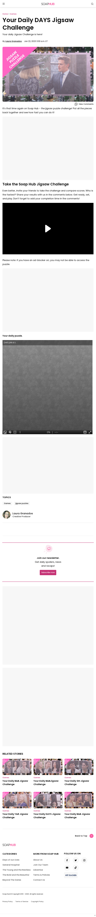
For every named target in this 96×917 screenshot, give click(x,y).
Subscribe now (48, 572)
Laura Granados (13, 41)
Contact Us (39, 879)
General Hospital (11, 864)
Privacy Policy (7, 901)
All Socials (70, 875)
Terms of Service (21, 901)
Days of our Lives (10, 859)
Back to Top (81, 835)
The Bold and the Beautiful (15, 874)
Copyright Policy (37, 901)
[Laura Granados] (7, 515)
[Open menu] (3, 4)
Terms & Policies (41, 874)
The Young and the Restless (16, 869)
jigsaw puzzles (22, 503)
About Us (37, 859)
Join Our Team (40, 864)
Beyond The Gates (11, 879)
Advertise (38, 869)
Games (7, 503)
